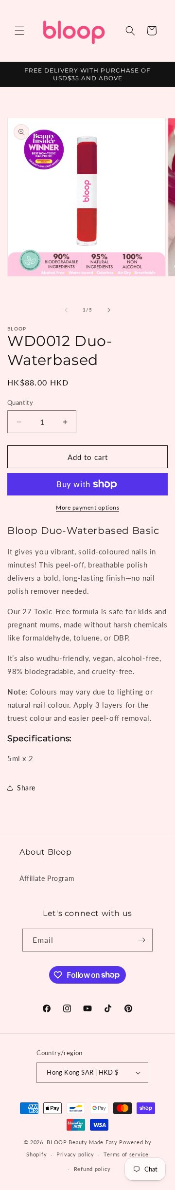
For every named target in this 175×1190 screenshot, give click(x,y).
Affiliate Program (46, 878)
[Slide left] (66, 310)
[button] (19, 30)
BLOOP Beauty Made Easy (82, 1142)
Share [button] (26, 788)
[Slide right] (109, 310)
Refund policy (92, 1169)
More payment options (87, 507)
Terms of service (126, 1154)
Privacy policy (75, 1154)
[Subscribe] (141, 940)
